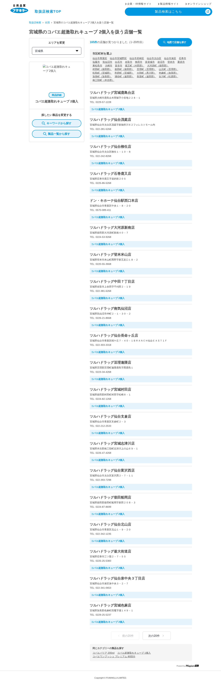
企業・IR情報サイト (139, 3)
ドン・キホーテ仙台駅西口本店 (114, 200)
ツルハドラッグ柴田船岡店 (110, 497)
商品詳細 (56, 95)
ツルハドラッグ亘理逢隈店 (110, 362)
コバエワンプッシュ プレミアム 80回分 (114, 656)
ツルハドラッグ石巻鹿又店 (110, 173)
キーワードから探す (59, 123)
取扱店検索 (35, 22)
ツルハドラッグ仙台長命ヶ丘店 (114, 335)
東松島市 (97, 65)
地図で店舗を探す (176, 42)
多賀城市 (150, 62)
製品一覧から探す (59, 133)
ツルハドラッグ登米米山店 (110, 254)
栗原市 (181, 62)
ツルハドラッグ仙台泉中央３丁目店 (117, 578)
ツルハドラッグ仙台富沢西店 (112, 470)
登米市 (171, 62)
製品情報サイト (169, 3)
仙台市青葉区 (100, 58)
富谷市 (118, 65)
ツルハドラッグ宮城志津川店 (112, 443)
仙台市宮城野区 (118, 58)
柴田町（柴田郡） (124, 69)
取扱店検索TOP (48, 11)
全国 (47, 22)
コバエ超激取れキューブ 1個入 (134, 652)
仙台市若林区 (136, 58)
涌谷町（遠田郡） (124, 76)
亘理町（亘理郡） (146, 69)
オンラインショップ (200, 3)
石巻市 (182, 58)
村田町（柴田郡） (102, 69)
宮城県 (39, 50)
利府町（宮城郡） (124, 72)
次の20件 (154, 635)
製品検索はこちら (168, 11)
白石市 (118, 62)
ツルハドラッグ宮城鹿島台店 (112, 92)
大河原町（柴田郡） (158, 65)
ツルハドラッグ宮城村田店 (110, 389)
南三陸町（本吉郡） (103, 80)
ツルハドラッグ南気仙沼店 (110, 308)
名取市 (128, 62)
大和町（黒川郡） (146, 72)
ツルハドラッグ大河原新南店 (112, 227)
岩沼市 (161, 62)
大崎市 (108, 65)
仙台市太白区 (154, 58)
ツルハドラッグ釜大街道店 (110, 551)
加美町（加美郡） (102, 76)
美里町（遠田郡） (146, 76)
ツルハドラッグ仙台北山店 (110, 524)
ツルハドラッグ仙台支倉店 (110, 416)
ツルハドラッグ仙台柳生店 (110, 146)
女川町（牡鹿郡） (168, 76)
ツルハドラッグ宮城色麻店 (110, 605)
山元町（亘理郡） (168, 69)
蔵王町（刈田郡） (134, 65)
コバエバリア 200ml (103, 652)
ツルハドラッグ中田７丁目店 (112, 281)
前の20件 (128, 635)
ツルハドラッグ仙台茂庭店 (110, 119)
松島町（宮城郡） (102, 72)
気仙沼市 (107, 62)
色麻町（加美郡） (168, 72)
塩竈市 (96, 62)
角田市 (138, 62)
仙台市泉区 (170, 58)
